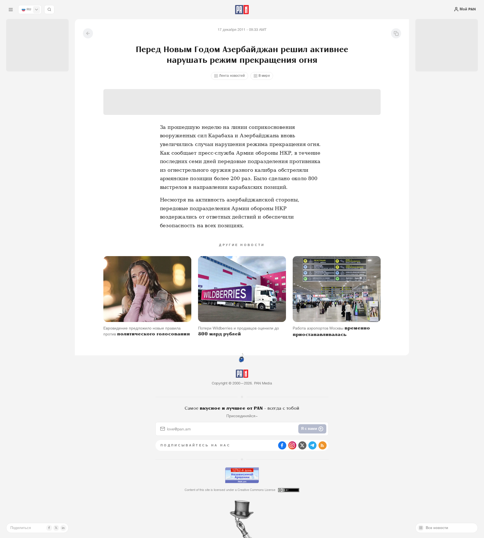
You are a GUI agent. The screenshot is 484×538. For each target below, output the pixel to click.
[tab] (304, 165)
